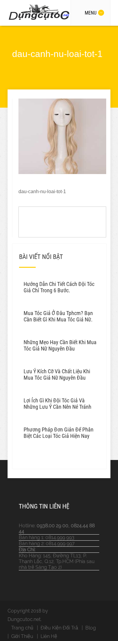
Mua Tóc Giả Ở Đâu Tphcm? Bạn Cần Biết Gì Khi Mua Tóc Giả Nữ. (58, 316)
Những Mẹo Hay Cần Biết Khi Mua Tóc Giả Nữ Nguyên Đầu (60, 345)
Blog (90, 628)
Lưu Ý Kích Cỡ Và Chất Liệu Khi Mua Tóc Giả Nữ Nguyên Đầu (57, 374)
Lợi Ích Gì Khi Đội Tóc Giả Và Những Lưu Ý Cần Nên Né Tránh (57, 403)
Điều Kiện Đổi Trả (59, 628)
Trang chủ (22, 628)
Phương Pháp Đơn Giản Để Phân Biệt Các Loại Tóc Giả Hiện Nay (58, 432)
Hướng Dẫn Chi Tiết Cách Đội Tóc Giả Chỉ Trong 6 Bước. (59, 287)
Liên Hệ (49, 636)
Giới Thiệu (22, 636)
